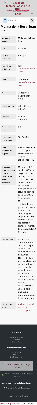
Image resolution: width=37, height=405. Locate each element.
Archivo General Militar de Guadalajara (26, 307)
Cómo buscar (16, 352)
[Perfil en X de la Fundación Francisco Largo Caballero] (3, 373)
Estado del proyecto (16, 357)
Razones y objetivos (16, 337)
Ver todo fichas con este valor (27, 70)
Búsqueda (32, 20)
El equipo (17, 340)
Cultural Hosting (23, 396)
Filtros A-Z (16, 355)
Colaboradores (17, 342)
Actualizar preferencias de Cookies (16, 403)
